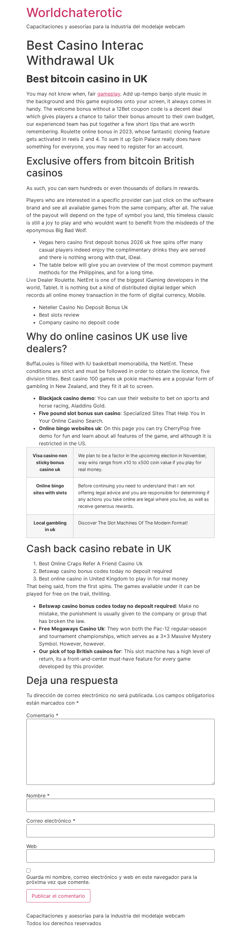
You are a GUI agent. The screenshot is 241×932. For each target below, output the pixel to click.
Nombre (38, 795)
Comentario (42, 715)
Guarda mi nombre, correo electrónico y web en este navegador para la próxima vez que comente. (111, 879)
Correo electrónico (50, 820)
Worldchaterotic (74, 12)
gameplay (108, 94)
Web (31, 846)
